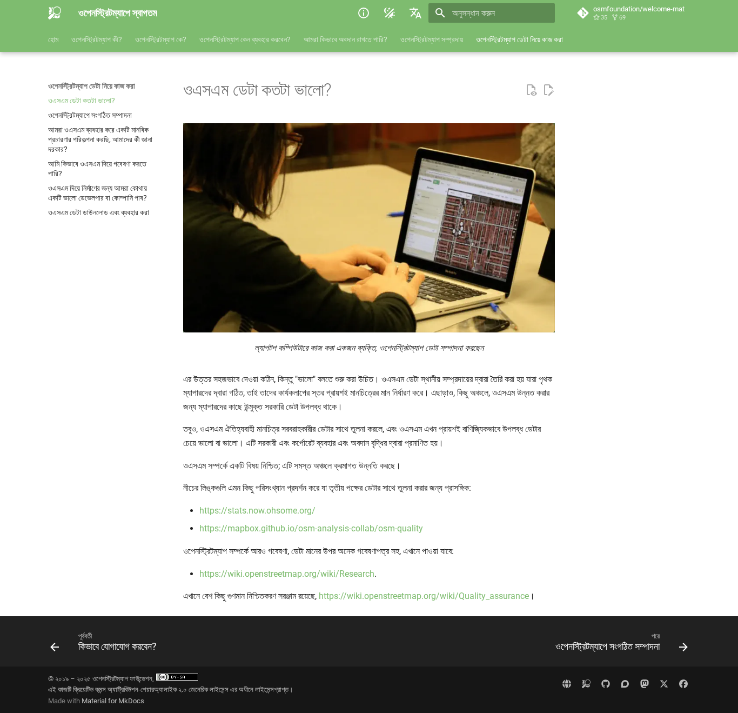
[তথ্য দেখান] (363, 13)
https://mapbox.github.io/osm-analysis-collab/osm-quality (311, 528)
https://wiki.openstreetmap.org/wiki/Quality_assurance (424, 596)
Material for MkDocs (113, 701)
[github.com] (605, 683)
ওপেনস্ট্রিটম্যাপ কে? (160, 39)
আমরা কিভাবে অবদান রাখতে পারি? (345, 39)
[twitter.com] (664, 683)
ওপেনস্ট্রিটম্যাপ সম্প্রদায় (431, 39)
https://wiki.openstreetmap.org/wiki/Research (286, 574)
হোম (53, 39)
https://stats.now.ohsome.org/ (257, 510)
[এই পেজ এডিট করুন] (548, 90)
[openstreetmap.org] (566, 683)
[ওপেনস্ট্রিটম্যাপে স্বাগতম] (54, 13)
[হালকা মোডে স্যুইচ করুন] (389, 13)
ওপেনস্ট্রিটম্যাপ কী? (96, 39)
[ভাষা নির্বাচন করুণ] (415, 13)
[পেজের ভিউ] (531, 90)
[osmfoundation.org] (586, 683)
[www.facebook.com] (683, 683)
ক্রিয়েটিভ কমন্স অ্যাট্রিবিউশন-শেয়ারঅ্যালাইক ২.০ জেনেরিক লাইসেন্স (151, 689)
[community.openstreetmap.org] (625, 683)
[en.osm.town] (644, 683)
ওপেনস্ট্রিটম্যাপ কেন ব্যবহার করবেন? (245, 39)
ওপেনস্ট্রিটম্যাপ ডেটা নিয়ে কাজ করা (519, 39)
